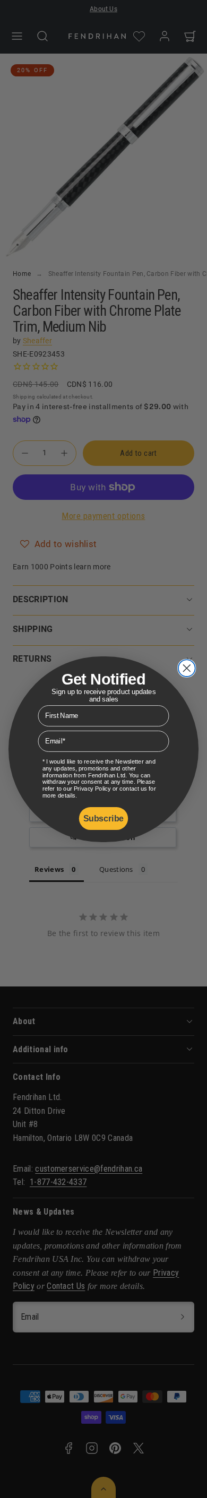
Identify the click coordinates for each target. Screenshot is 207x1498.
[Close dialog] (186, 668)
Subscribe (103, 818)
